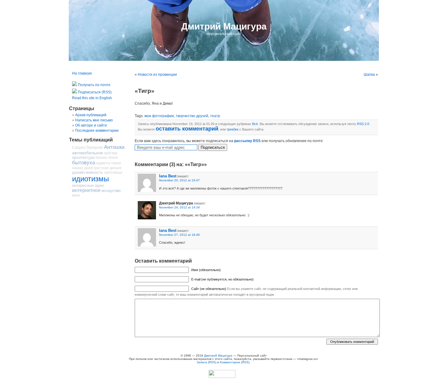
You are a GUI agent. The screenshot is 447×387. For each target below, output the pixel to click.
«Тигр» (144, 91)
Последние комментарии (97, 130)
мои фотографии (159, 116)
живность (94, 172)
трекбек (232, 129)
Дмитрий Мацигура (224, 26)
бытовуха (83, 163)
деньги (115, 168)
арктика (110, 153)
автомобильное (87, 152)
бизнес (101, 157)
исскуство (111, 190)
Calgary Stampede (87, 147)
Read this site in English (92, 98)
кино (76, 195)
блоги (113, 157)
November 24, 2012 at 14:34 (179, 207)
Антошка (114, 147)
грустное (101, 168)
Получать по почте (93, 85)
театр (215, 116)
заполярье (113, 172)
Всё (255, 124)
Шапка (369, 74)
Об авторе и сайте (91, 125)
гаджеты (103, 163)
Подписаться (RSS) (94, 92)
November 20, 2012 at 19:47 (179, 180)
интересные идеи (88, 185)
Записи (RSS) (206, 362)
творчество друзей (192, 116)
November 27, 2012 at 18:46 (179, 234)
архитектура (83, 157)
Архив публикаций (90, 115)
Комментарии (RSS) (234, 362)
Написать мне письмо (94, 120)
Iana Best (167, 176)
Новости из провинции (157, 74)
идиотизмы (90, 179)
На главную (82, 73)
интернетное (86, 190)
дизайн (78, 172)
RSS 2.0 (363, 124)
